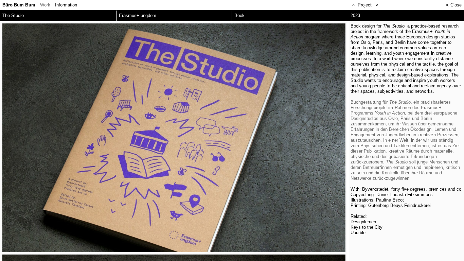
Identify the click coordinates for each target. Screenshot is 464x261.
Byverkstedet (375, 189)
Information (66, 4)
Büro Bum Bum (18, 4)
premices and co (445, 189)
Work (45, 4)
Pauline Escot (390, 200)
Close (454, 4)
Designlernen (363, 221)
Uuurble (358, 232)
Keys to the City (367, 227)
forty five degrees (408, 189)
